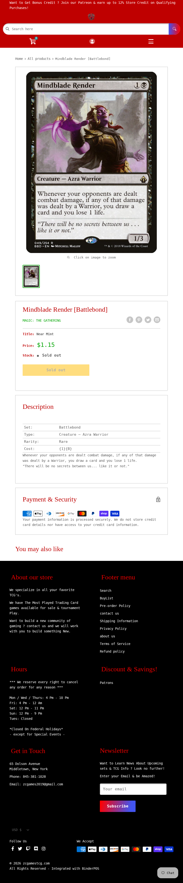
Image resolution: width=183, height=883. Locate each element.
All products (39, 59)
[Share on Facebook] (130, 319)
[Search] (174, 29)
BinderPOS (90, 868)
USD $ (16, 830)
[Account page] (92, 41)
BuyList (106, 598)
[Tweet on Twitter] (148, 319)
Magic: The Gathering (42, 320)
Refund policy (112, 651)
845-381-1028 (34, 776)
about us (107, 636)
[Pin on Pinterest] (139, 319)
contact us (109, 613)
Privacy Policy (113, 628)
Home (19, 59)
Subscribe (117, 806)
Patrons (106, 683)
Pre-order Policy (115, 606)
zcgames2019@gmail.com (43, 784)
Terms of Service (115, 644)
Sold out (56, 370)
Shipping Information (119, 621)
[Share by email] (157, 319)
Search (105, 590)
